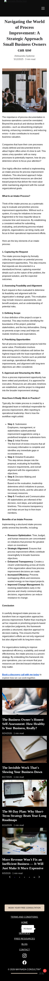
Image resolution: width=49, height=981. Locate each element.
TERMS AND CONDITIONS (24, 917)
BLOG (24, 944)
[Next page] (39, 877)
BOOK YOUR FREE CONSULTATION (24, 908)
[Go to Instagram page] (24, 956)
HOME (24, 922)
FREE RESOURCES (24, 939)
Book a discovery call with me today (20, 674)
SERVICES (24, 933)
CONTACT (24, 950)
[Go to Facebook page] (24, 962)
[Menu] (43, 8)
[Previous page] (9, 877)
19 (34, 877)
